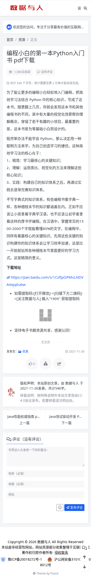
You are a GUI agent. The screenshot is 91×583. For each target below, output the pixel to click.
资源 (21, 39)
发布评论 (76, 507)
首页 (10, 39)
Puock (54, 573)
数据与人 (72, 383)
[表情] (59, 507)
